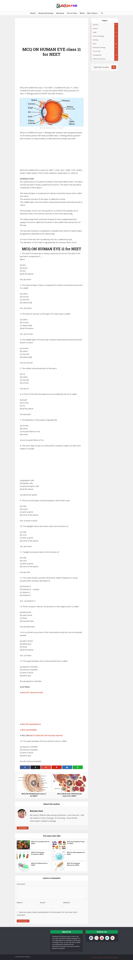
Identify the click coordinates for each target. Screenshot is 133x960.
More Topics (92, 13)
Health (33, 13)
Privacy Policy (108, 957)
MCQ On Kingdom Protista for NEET (37, 853)
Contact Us (101, 957)
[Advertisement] (51, 31)
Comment (21, 884)
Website (66, 902)
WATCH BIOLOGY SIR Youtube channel (46, 735)
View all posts (23, 828)
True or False (72, 13)
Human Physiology (46, 13)
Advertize (115, 957)
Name (20, 902)
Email (43, 902)
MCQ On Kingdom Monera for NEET (73, 864)
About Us (94, 957)
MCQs (82, 13)
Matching (60, 13)
